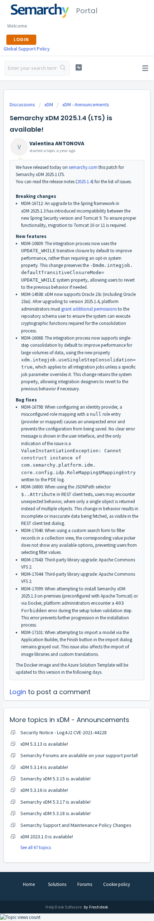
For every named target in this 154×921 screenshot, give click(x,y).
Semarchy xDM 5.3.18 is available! (55, 813)
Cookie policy (116, 884)
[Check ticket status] (78, 67)
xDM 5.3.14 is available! (44, 767)
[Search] (63, 68)
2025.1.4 (84, 182)
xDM (48, 104)
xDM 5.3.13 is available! (44, 744)
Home (29, 884)
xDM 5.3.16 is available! (44, 790)
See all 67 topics (35, 847)
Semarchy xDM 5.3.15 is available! (55, 778)
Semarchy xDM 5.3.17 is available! (55, 802)
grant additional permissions (89, 309)
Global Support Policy (27, 48)
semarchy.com (83, 167)
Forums (84, 884)
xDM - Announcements (85, 104)
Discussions (22, 104)
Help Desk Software (63, 907)
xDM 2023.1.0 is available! (46, 836)
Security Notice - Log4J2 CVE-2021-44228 (63, 732)
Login (18, 691)
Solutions (57, 884)
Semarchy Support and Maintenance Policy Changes (75, 825)
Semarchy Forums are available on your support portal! (79, 755)
